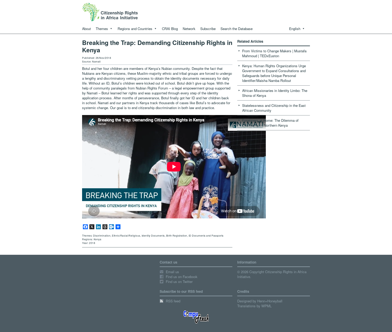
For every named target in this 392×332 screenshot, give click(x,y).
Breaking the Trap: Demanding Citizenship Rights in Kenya (157, 46)
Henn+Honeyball (269, 300)
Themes (102, 28)
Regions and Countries (135, 28)
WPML (266, 305)
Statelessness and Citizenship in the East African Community (274, 108)
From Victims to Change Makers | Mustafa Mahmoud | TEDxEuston (274, 53)
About (86, 28)
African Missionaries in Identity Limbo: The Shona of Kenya (274, 93)
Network (189, 28)
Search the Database (236, 28)
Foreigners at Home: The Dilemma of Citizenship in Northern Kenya (270, 123)
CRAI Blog (170, 28)
